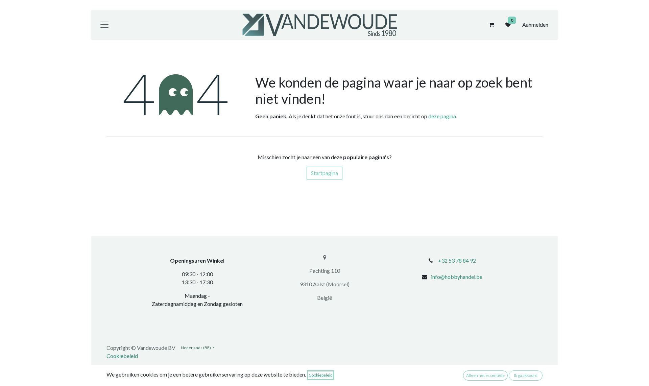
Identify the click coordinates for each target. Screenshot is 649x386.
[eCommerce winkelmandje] (491, 25)
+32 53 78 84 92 (457, 260)
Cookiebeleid (122, 356)
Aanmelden (535, 24)
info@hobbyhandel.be (456, 276)
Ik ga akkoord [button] (525, 375)
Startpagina (324, 173)
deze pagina (442, 116)
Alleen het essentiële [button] (485, 375)
